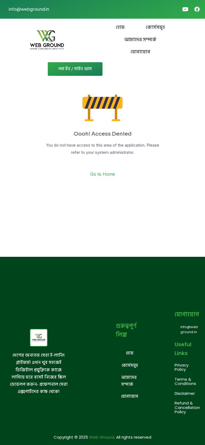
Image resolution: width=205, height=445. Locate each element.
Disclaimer (185, 393)
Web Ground (101, 437)
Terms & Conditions (185, 381)
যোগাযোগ (140, 52)
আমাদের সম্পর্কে (140, 40)
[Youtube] (185, 9)
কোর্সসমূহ (155, 27)
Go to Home (102, 174)
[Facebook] (197, 9)
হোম (120, 27)
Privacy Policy (181, 367)
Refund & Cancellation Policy (187, 407)
